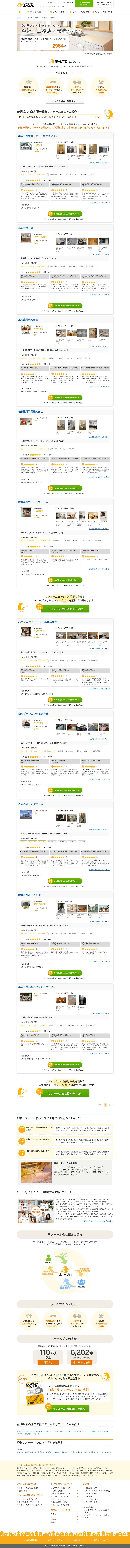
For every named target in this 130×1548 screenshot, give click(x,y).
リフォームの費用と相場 (28, 1499)
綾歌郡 (99, 1452)
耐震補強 (19, 1434)
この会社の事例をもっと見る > (99, 162)
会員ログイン (24, 1491)
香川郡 (93, 1452)
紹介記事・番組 (91, 1502)
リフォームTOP (21, 17)
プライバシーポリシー (56, 1540)
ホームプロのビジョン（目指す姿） (99, 1491)
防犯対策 (28, 1434)
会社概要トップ (91, 1488)
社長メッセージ (91, 1493)
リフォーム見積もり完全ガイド (30, 1505)
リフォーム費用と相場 (81, 12)
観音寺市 (49, 1452)
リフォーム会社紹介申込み (29, 1488)
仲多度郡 (106, 1452)
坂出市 (34, 1452)
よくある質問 (68, 2)
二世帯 (68, 1431)
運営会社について (54, 2)
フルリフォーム (24, 1431)
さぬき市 (37, 17)
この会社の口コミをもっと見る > (99, 202)
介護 (74, 1431)
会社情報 (89, 1496)
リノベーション (59, 1431)
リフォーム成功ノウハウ (103, 12)
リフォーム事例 (58, 12)
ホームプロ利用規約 (30, 1540)
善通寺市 (41, 1452)
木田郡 (86, 1452)
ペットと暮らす (103, 1431)
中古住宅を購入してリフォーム (41, 1431)
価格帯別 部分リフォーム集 (29, 1502)
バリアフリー (83, 1431)
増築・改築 (37, 1434)
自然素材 (93, 1431)
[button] (26, 205)
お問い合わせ (79, 1540)
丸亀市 (27, 1452)
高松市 (21, 1452)
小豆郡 (80, 1452)
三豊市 (73, 1452)
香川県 (30, 17)
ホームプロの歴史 (92, 1499)
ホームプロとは (35, 12)
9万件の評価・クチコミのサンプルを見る (98, 1221)
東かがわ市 (65, 1452)
